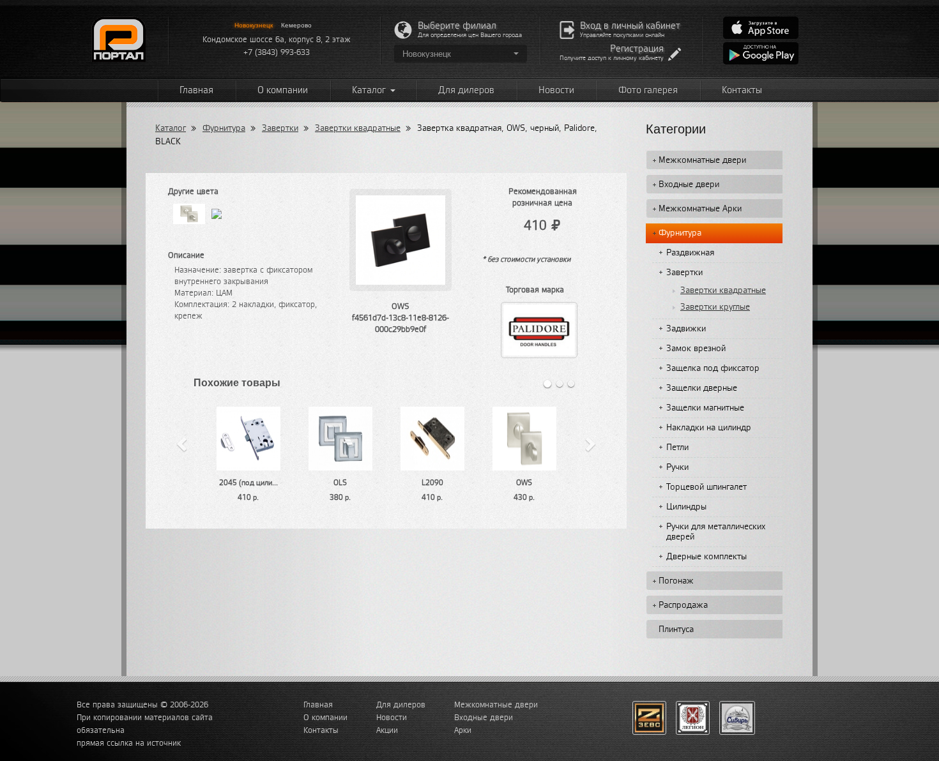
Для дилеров (466, 90)
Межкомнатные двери (702, 160)
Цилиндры (686, 507)
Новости (556, 90)
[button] (460, 54)
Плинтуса (676, 629)
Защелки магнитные (705, 408)
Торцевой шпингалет (706, 487)
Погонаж (676, 581)
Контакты (742, 90)
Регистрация (637, 48)
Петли (677, 447)
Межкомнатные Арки (700, 209)
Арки (462, 730)
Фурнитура (223, 128)
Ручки (677, 467)
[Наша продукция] (649, 717)
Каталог (370, 90)
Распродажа (683, 605)
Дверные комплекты (706, 557)
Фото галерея (648, 90)
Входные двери (689, 184)
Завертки (280, 128)
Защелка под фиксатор (713, 368)
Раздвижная (690, 253)
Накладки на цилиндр (708, 428)
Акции (387, 730)
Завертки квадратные (358, 128)
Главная (196, 90)
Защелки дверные (701, 388)
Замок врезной (696, 348)
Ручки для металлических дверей (715, 532)
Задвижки (686, 329)
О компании (282, 90)
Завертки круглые (715, 307)
